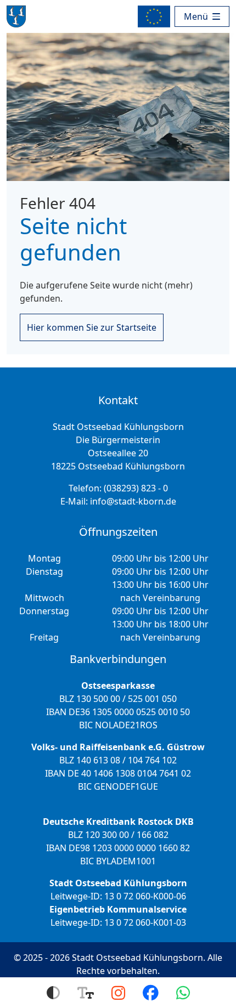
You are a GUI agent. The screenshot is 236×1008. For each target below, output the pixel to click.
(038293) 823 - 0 (136, 488)
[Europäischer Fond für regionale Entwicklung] (156, 16)
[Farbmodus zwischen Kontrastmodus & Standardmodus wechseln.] (53, 992)
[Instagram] (118, 992)
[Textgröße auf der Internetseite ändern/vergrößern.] (86, 992)
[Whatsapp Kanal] (183, 992)
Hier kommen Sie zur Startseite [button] (91, 327)
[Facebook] (150, 992)
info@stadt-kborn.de (133, 501)
